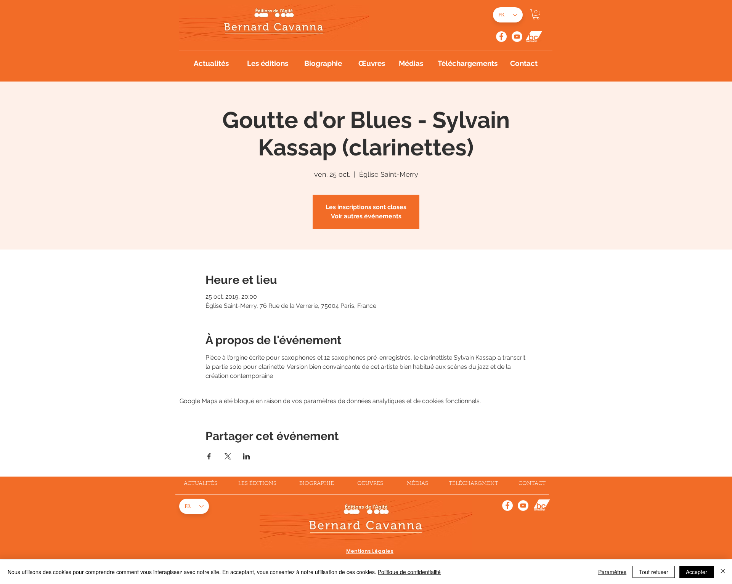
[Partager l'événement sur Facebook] (209, 456)
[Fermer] (722, 572)
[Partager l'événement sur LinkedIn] (246, 456)
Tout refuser (653, 572)
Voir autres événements (366, 216)
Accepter (696, 572)
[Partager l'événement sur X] (227, 456)
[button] (536, 14)
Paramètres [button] (612, 572)
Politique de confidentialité (409, 572)
